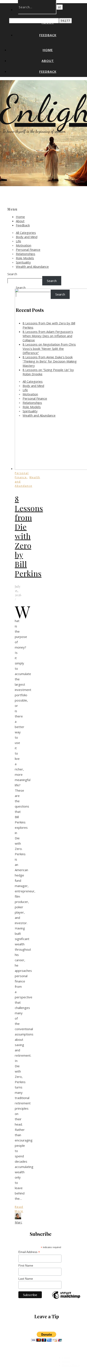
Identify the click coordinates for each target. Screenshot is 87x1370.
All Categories (26, 232)
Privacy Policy (71, 1365)
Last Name (25, 1278)
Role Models (25, 258)
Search (12, 274)
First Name (25, 1265)
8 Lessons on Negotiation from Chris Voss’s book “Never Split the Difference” (49, 348)
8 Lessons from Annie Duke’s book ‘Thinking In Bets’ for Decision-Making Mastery (50, 361)
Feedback (47, 35)
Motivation (23, 245)
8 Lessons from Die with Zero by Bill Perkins (29, 536)
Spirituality (23, 262)
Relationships (25, 254)
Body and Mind (26, 237)
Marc (18, 1222)
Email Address (29, 1252)
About (48, 61)
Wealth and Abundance (32, 266)
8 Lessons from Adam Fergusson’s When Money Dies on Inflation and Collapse (48, 335)
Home (48, 50)
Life (18, 241)
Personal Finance (28, 249)
